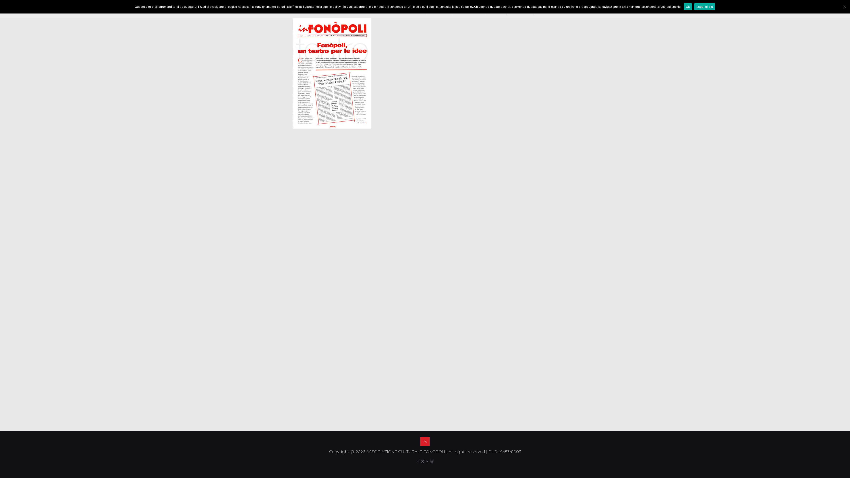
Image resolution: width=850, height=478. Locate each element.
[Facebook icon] (418, 461)
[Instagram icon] (432, 461)
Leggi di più (704, 6)
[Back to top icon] (425, 441)
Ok (688, 6)
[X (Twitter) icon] (422, 461)
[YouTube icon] (427, 461)
